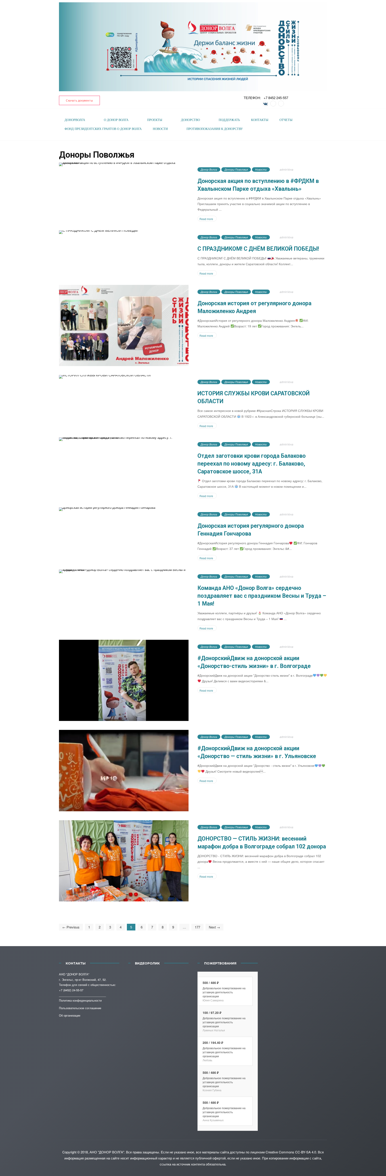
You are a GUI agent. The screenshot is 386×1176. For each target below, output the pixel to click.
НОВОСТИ (160, 129)
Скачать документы (79, 100)
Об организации (69, 1015)
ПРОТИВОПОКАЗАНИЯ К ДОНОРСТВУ (215, 129)
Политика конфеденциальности (80, 1000)
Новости (261, 169)
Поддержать (229, 120)
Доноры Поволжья (236, 169)
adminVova (286, 169)
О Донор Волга (116, 120)
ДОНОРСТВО (190, 120)
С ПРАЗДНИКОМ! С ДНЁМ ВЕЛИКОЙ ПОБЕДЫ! (258, 249)
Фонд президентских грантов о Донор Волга (103, 129)
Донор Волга (209, 169)
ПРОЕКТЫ (154, 120)
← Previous (71, 927)
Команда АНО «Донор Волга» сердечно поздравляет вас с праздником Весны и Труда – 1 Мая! (261, 596)
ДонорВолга (75, 120)
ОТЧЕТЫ (285, 120)
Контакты (259, 120)
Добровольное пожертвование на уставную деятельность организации (224, 992)
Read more (206, 219)
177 (197, 927)
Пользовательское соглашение (80, 1008)
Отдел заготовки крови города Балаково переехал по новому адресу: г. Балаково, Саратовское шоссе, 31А (251, 464)
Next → (214, 927)
